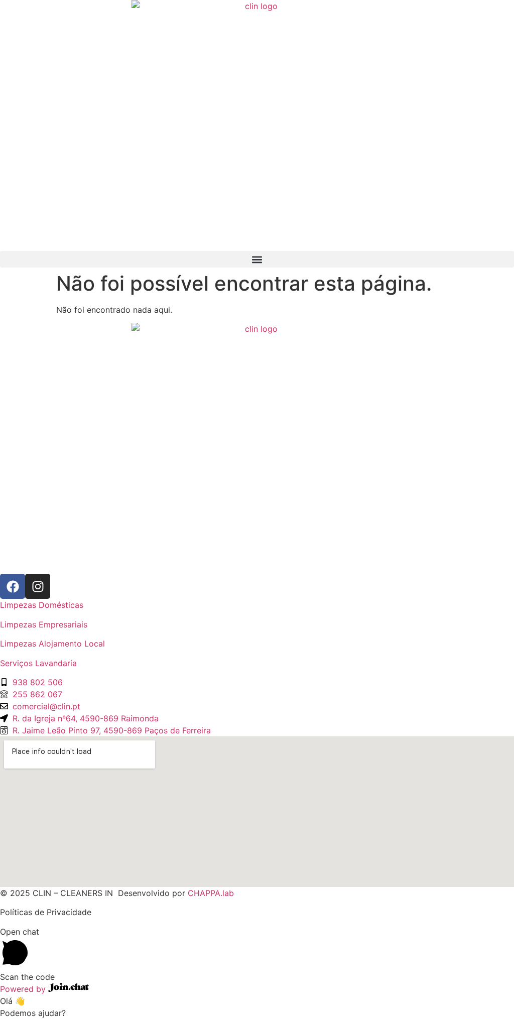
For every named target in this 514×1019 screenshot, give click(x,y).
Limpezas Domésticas (41, 605)
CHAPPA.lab (211, 893)
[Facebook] (12, 586)
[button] (257, 259)
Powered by (24, 989)
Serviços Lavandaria (38, 663)
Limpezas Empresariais (43, 624)
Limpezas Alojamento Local (52, 644)
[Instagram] (37, 586)
